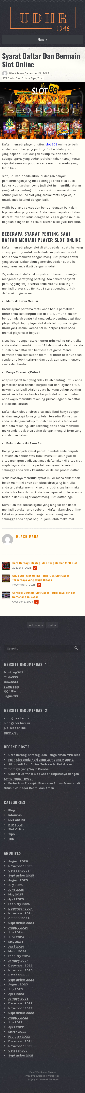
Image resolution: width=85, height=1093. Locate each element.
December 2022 (20, 1003)
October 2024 (18, 918)
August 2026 (18, 861)
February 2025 (19, 904)
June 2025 (16, 889)
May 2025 (15, 894)
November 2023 (20, 970)
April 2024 (16, 946)
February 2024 (19, 956)
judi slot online (15, 728)
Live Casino (16, 820)
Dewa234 (11, 682)
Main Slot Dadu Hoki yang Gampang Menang (41, 759)
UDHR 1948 (52, 1079)
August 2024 (18, 927)
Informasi (15, 815)
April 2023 (16, 994)
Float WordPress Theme (42, 1072)
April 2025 (16, 899)
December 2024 (20, 908)
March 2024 (17, 951)
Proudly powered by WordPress (43, 1075)
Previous (37, 625)
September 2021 (20, 1055)
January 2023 (18, 998)
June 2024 (16, 937)
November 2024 (20, 913)
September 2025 (21, 875)
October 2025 (18, 871)
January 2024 (18, 961)
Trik (40, 78)
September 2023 (21, 979)
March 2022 (17, 1032)
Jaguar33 (11, 696)
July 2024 (15, 932)
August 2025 (18, 880)
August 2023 (18, 984)
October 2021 (18, 1051)
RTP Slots (8, 78)
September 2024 (21, 923)
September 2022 (21, 1013)
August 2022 (18, 1017)
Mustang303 (13, 672)
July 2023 (15, 989)
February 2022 (19, 1036)
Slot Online (23, 78)
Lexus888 (11, 686)
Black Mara (16, 73)
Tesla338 (11, 677)
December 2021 (20, 1041)
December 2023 (20, 965)
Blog (11, 810)
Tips (33, 78)
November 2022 (20, 1008)
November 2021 (20, 1046)
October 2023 (18, 975)
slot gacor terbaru (17, 718)
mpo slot (11, 732)
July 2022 (15, 1022)
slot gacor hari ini (17, 723)
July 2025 (15, 885)
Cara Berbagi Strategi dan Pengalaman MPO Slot (44, 563)
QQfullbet (11, 691)
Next (50, 625)
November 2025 (20, 866)
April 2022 (16, 1027)
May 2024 (15, 942)
